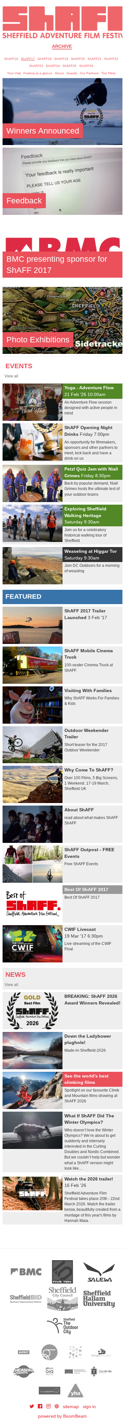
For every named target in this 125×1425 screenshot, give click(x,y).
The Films (108, 73)
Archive (62, 46)
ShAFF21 (95, 59)
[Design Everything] (101, 1352)
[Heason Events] (24, 1371)
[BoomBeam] (75, 1352)
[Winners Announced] (62, 111)
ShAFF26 (86, 66)
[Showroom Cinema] (75, 1371)
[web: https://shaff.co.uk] (56, 1406)
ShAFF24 (53, 66)
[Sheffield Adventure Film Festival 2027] (62, 22)
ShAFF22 (111, 59)
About (59, 73)
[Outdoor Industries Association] (49, 1371)
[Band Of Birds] (49, 1352)
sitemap (71, 1406)
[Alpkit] (24, 1352)
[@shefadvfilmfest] (32, 1406)
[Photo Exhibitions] (62, 320)
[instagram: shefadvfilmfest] (49, 1406)
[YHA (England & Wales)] (75, 1391)
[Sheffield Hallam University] (99, 1299)
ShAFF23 (36, 66)
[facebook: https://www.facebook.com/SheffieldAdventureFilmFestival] (41, 1406)
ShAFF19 (61, 59)
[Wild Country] (49, 1391)
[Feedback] (62, 180)
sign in (89, 1406)
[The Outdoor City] (62, 1326)
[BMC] (26, 1272)
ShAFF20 (78, 59)
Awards (71, 73)
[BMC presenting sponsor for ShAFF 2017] (62, 250)
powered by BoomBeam (62, 1416)
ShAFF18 (45, 59)
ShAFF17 (28, 59)
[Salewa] (99, 1272)
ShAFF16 (11, 59)
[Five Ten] (62, 1272)
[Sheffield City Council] (62, 1299)
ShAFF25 (70, 66)
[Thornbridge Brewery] (101, 1371)
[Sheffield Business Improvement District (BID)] (26, 1299)
